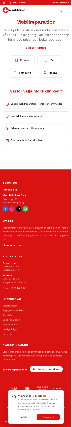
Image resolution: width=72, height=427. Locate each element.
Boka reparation (11, 319)
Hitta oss (8, 334)
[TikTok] (18, 209)
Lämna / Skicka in (61, 3)
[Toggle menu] (67, 10)
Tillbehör (7, 315)
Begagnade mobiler (13, 310)
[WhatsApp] (25, 209)
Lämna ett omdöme (48, 369)
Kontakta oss (10, 324)
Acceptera (48, 417)
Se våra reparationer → (16, 369)
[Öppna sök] (60, 10)
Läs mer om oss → (13, 245)
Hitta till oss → (11, 189)
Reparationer (10, 305)
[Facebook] (5, 209)
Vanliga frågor (10, 329)
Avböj (24, 417)
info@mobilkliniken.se (14, 282)
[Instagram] (12, 209)
